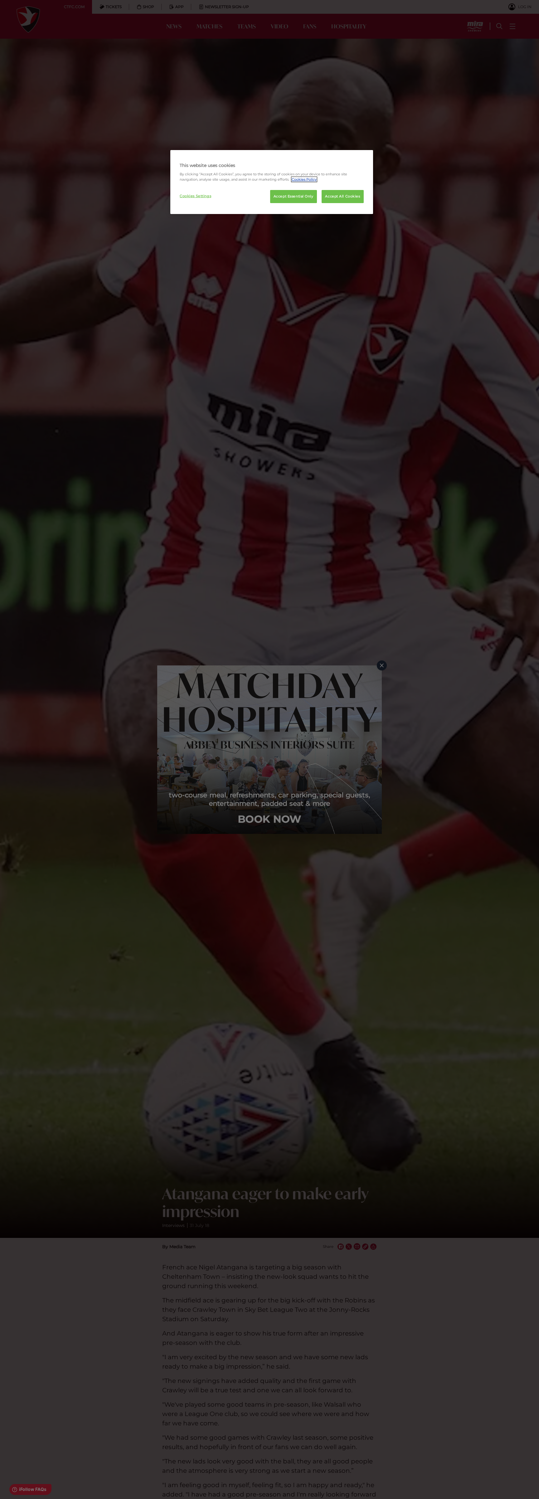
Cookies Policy (304, 179)
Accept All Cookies (342, 196)
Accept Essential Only (293, 196)
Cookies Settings (195, 196)
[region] (271, 182)
